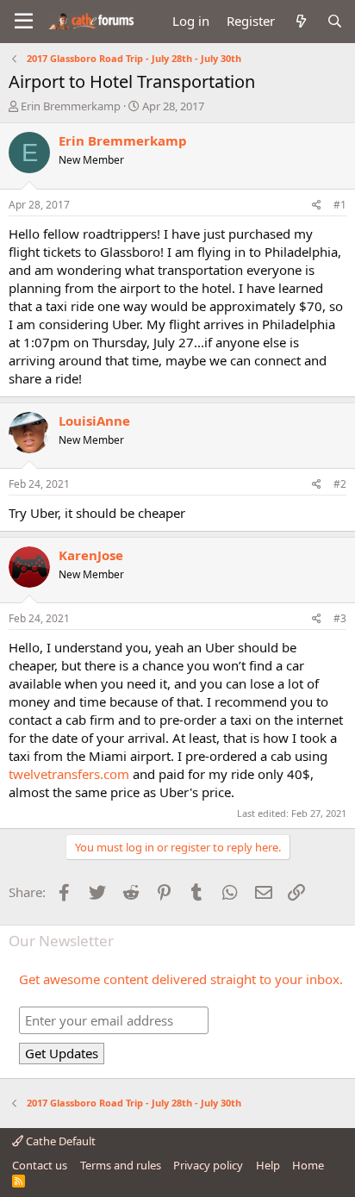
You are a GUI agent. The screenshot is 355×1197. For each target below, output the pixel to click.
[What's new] (300, 21)
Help (268, 1165)
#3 (339, 618)
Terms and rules (120, 1165)
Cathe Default (59, 1141)
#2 (339, 484)
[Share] (316, 205)
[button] (23, 21)
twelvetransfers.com (69, 773)
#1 (339, 204)
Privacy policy (208, 1165)
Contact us (39, 1165)
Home (308, 1165)
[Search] (335, 21)
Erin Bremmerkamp (71, 106)
